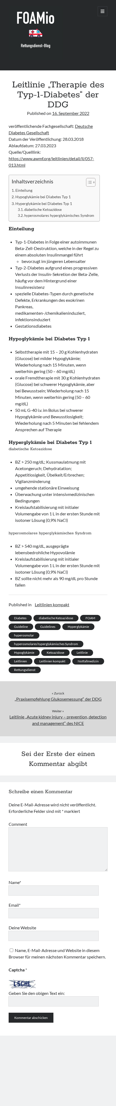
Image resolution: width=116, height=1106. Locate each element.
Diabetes (20, 618)
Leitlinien (20, 661)
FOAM (90, 618)
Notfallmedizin (88, 661)
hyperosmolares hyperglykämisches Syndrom (59, 215)
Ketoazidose (55, 652)
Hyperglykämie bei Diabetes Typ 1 (43, 203)
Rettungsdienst (24, 670)
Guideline (21, 627)
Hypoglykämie (24, 652)
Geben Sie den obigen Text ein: (37, 993)
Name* (15, 882)
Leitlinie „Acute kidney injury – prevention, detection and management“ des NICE (58, 720)
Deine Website (22, 927)
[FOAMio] (36, 59)
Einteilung (23, 190)
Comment (18, 824)
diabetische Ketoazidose (43, 209)
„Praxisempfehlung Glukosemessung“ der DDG (58, 698)
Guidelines (47, 627)
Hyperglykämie (78, 627)
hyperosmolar (24, 635)
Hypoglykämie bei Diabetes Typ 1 (43, 196)
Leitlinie (82, 652)
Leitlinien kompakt (52, 604)
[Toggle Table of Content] (88, 182)
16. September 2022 (70, 113)
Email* (15, 905)
